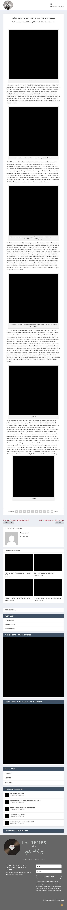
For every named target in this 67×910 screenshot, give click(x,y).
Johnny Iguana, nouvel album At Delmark (22, 822)
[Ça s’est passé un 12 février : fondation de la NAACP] (7, 802)
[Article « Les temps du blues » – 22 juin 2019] (19, 562)
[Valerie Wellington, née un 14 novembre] (48, 587)
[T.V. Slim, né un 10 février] (7, 816)
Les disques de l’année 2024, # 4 (44, 573)
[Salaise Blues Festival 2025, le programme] (7, 809)
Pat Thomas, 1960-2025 (17, 793)
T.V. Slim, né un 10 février (17, 815)
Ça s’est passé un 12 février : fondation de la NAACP (25, 800)
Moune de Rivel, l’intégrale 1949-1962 (17, 598)
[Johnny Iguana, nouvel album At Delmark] (7, 823)
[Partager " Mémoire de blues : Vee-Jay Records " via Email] (48, 511)
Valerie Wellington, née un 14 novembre (47, 598)
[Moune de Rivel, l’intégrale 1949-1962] (19, 587)
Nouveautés (8, 628)
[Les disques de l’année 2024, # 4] (48, 562)
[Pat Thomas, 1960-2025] (7, 795)
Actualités (41, 22)
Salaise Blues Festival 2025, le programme (22, 807)
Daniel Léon (22, 22)
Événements (8, 624)
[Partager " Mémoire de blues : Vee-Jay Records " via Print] (52, 511)
